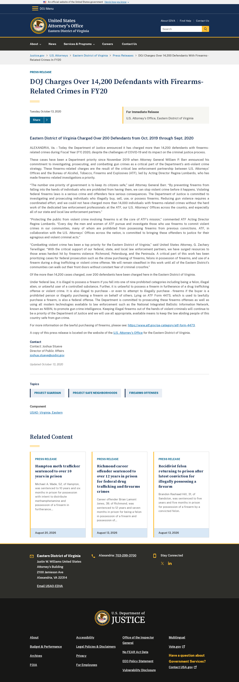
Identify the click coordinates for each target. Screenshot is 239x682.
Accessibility (85, 637)
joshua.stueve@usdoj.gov (47, 355)
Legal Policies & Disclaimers (96, 646)
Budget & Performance (46, 646)
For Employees (86, 665)
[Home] (60, 32)
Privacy (81, 656)
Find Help (185, 20)
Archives (36, 656)
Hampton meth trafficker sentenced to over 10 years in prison (57, 471)
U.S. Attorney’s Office (128, 333)
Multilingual (177, 637)
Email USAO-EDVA (50, 586)
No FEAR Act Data (135, 652)
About (34, 637)
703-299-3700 (125, 555)
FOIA (33, 665)
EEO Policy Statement (137, 661)
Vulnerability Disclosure (139, 670)
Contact (181, 667)
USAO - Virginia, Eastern (46, 412)
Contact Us (202, 20)
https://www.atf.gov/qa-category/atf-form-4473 (161, 325)
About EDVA (168, 20)
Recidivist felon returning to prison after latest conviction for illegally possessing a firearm (181, 476)
